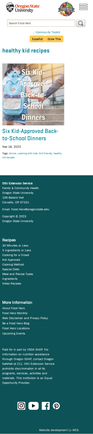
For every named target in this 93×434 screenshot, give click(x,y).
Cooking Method (13, 264)
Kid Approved (11, 260)
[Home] (66, 8)
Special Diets (10, 269)
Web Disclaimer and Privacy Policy (25, 318)
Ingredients (10, 279)
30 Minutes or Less (15, 245)
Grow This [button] (54, 39)
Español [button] (37, 39)
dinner (12, 153)
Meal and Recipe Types (17, 274)
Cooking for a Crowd (15, 255)
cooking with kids (28, 153)
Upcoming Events (13, 333)
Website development (53, 430)
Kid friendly (45, 153)
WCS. (75, 430)
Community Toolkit (48, 32)
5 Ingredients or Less (16, 250)
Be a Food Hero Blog (15, 323)
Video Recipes (11, 283)
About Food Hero (13, 308)
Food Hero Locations (16, 328)
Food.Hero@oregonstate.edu (30, 209)
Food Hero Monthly (15, 313)
